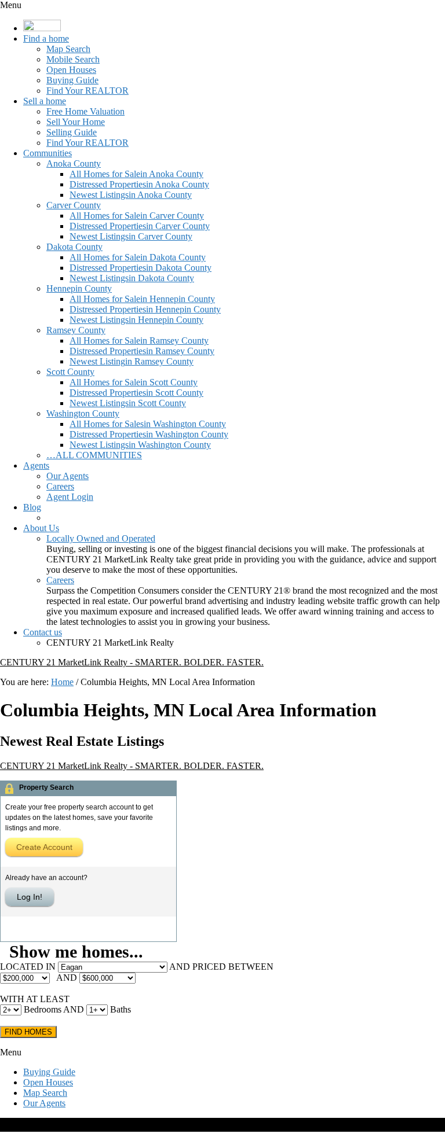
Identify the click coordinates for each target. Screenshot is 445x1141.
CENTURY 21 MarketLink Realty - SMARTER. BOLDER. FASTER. (132, 662)
